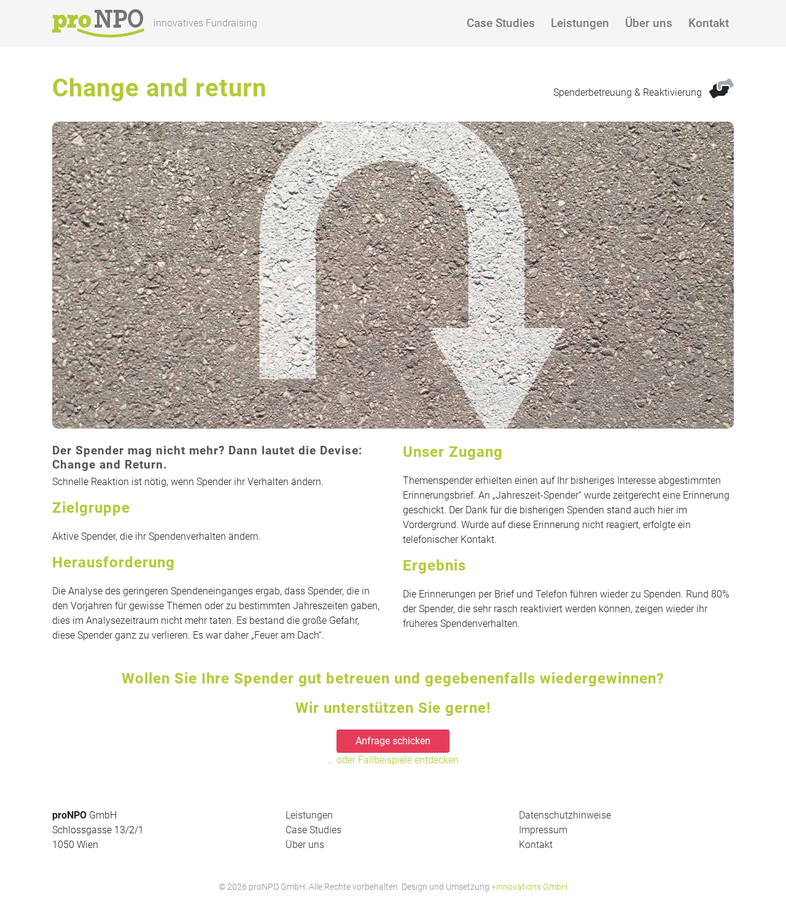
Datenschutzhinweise (565, 815)
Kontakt (708, 23)
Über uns (648, 23)
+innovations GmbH (529, 887)
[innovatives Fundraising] (98, 23)
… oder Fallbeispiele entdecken (393, 760)
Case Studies (501, 23)
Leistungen (580, 23)
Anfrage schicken (393, 741)
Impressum (543, 830)
